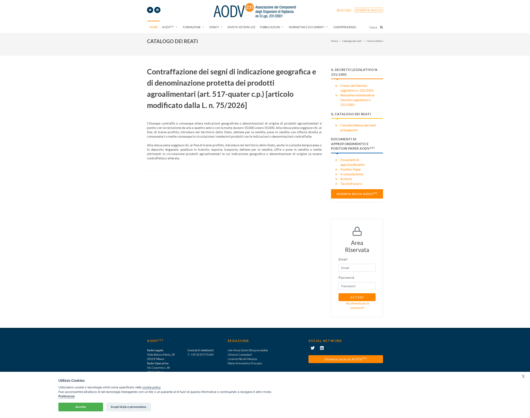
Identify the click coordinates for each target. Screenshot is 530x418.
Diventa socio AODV (357, 194)
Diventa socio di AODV (346, 359)
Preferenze (66, 396)
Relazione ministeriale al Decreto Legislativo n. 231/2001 (357, 100)
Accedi (345, 10)
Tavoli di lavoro (351, 183)
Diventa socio (369, 10)
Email (342, 259)
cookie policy (151, 387)
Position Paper (350, 169)
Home (334, 40)
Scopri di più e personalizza (128, 406)
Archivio (346, 179)
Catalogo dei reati (351, 40)
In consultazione (351, 174)
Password (346, 277)
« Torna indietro (374, 40)
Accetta (80, 406)
